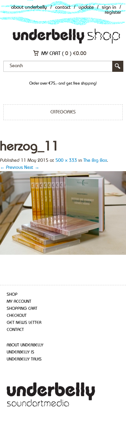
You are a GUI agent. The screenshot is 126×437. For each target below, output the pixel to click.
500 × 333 (66, 160)
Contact (63, 7)
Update (86, 7)
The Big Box (95, 160)
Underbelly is (20, 352)
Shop (12, 294)
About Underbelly (29, 7)
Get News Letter (24, 323)
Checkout (17, 315)
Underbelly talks (24, 359)
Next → (31, 167)
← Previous (11, 167)
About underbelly (25, 345)
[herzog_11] (63, 212)
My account (19, 301)
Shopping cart (22, 308)
